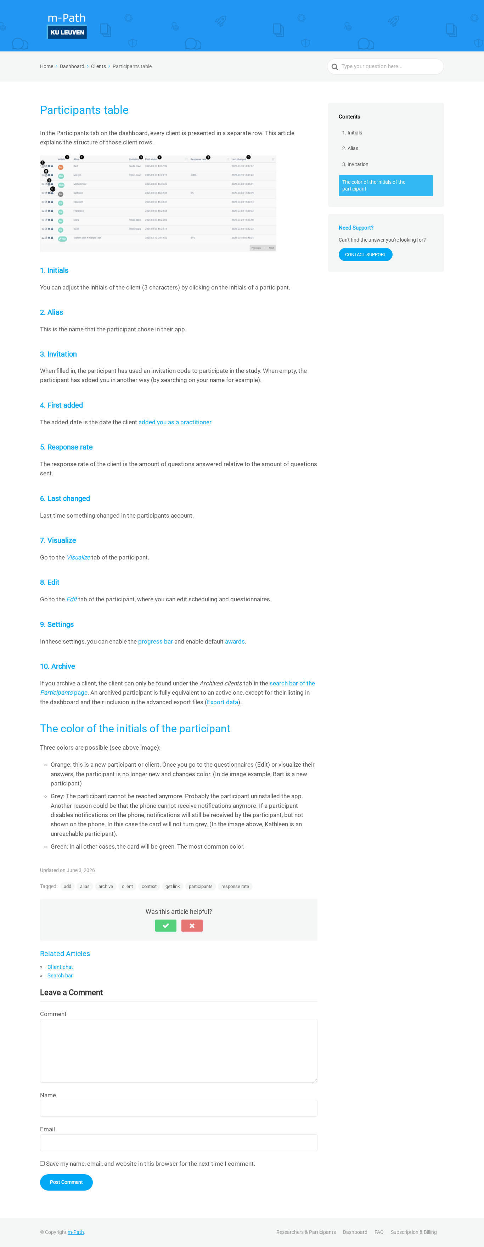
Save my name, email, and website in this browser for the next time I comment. (150, 1163)
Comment (53, 1013)
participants (201, 886)
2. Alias (350, 148)
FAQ (379, 1232)
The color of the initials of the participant (373, 185)
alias (85, 886)
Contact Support (365, 254)
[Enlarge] (267, 164)
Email (47, 1129)
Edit (71, 599)
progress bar (155, 641)
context (149, 886)
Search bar (60, 975)
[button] (165, 926)
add (67, 886)
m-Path (76, 1232)
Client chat (60, 967)
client (127, 886)
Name (48, 1095)
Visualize (78, 557)
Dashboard (355, 1232)
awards (235, 641)
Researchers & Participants (306, 1232)
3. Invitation (355, 164)
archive (106, 886)
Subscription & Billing (414, 1232)
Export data (222, 702)
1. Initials (352, 133)
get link (172, 886)
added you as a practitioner (175, 422)
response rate (235, 886)
